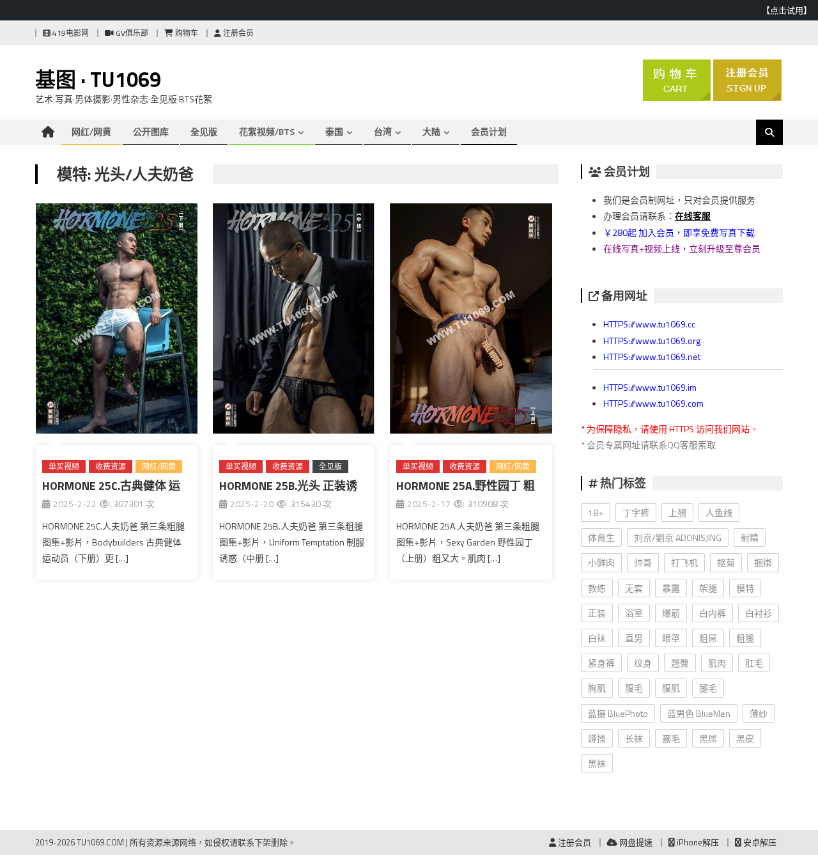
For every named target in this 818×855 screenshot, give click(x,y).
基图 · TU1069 (98, 79)
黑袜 (597, 763)
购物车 (185, 33)
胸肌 (597, 687)
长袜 (634, 738)
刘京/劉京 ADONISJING (678, 537)
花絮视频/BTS (267, 131)
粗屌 (708, 638)
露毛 (671, 738)
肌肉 (717, 663)
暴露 (671, 588)
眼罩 (671, 638)
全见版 (203, 131)
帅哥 (643, 562)
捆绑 (763, 562)
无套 (634, 588)
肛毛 (754, 663)
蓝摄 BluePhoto (618, 713)
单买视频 (64, 466)
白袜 (597, 638)
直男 (634, 638)
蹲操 (597, 738)
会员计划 (489, 131)
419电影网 (69, 33)
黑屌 (708, 738)
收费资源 (110, 466)
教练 (597, 588)
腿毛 (708, 687)
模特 (745, 588)
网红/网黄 (91, 131)
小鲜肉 (601, 562)
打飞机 (684, 562)
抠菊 (726, 562)
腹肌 (671, 687)
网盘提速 (634, 842)
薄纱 (759, 713)
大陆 (431, 131)
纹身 (643, 663)
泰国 (334, 131)
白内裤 (712, 613)
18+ (595, 512)
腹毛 (634, 687)
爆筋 (671, 613)
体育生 (601, 537)
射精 (750, 537)
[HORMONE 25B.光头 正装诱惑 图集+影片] (293, 321)
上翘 (677, 512)
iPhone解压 (697, 842)
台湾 (383, 131)
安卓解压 (758, 842)
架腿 (708, 588)
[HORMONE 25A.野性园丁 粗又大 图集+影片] (471, 321)
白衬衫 (758, 613)
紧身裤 (601, 663)
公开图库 (151, 131)
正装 (597, 613)
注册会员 (237, 33)
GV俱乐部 (131, 33)
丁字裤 (635, 512)
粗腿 (745, 638)
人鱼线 (719, 512)
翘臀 (680, 663)
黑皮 (745, 738)
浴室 (634, 613)
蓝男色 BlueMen (698, 713)
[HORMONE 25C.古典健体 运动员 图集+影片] (116, 321)
